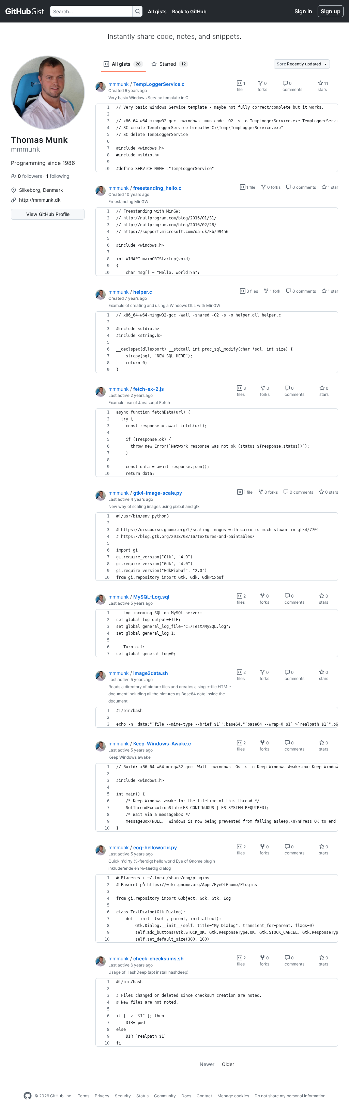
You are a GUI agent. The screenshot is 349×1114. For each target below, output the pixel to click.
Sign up (330, 11)
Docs (186, 1095)
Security (123, 1095)
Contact (204, 1095)
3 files (251, 291)
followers (30, 176)
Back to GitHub (189, 11)
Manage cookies (233, 1095)
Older (228, 1064)
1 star (332, 187)
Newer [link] (207, 1064)
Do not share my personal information (290, 1095)
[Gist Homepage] (25, 11)
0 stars (331, 492)
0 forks (273, 187)
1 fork (274, 291)
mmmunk (118, 84)
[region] (217, 138)
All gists (157, 11)
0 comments (303, 187)
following (58, 176)
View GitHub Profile (48, 214)
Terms (83, 1095)
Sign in (303, 11)
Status (142, 1095)
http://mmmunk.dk (40, 200)
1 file (250, 187)
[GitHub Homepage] (28, 1096)
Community (165, 1095)
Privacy (102, 1095)
